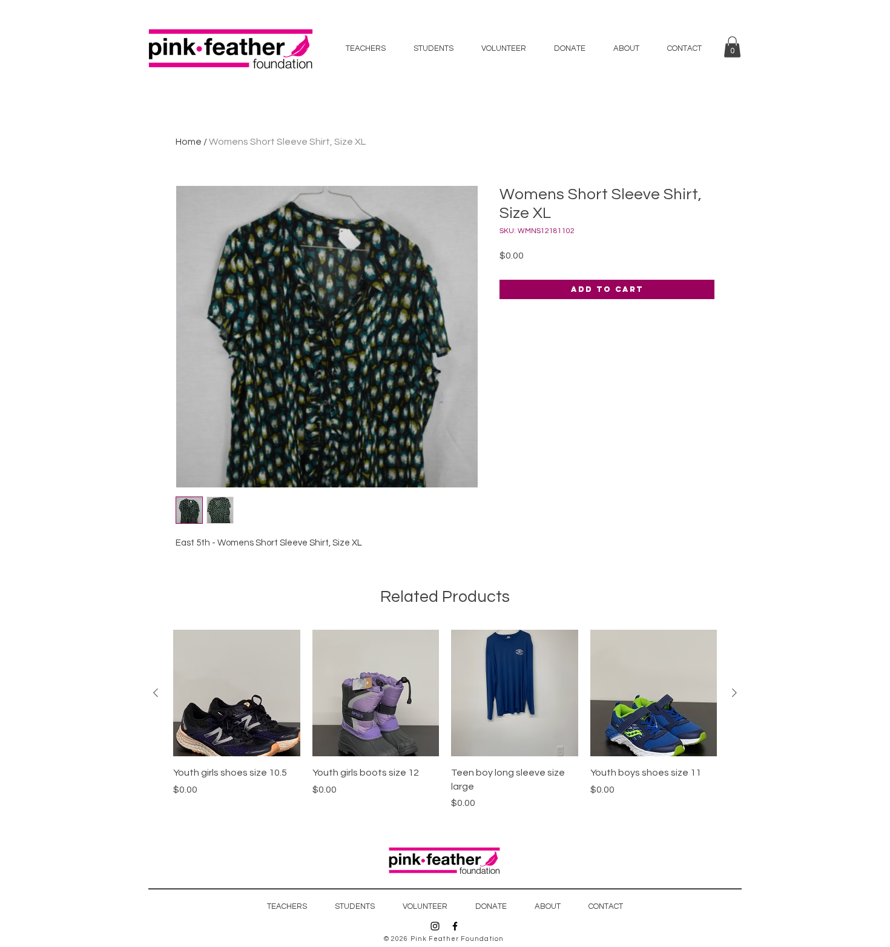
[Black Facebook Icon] (455, 926)
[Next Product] (734, 692)
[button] (732, 47)
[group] (445, 720)
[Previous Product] (155, 692)
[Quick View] (236, 693)
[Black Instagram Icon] (435, 926)
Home (189, 142)
